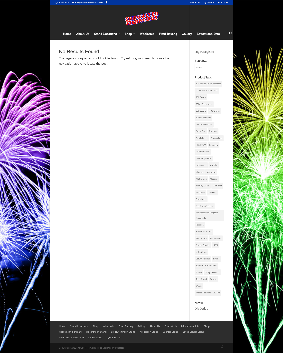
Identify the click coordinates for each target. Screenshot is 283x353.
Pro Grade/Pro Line (204, 206)
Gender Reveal (202, 151)
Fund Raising (168, 34)
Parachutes (201, 199)
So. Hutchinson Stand (123, 331)
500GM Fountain (203, 117)
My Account (209, 2)
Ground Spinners (203, 158)
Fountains (213, 144)
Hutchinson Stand (96, 331)
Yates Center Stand (193, 331)
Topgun (213, 279)
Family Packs (202, 138)
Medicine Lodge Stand (71, 337)
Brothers (213, 131)
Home (67, 34)
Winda (199, 286)
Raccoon (200, 224)
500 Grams (214, 110)
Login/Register (204, 52)
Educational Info (208, 34)
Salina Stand (95, 337)
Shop (128, 34)
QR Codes (201, 308)
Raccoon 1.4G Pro (204, 231)
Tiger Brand (201, 279)
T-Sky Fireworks (212, 272)
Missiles (213, 178)
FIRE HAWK (201, 144)
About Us (82, 34)
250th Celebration (204, 104)
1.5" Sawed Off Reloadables (208, 83)
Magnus (199, 172)
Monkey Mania (202, 185)
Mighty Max (201, 178)
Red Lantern (201, 238)
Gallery (187, 34)
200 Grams (201, 97)
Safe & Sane (201, 252)
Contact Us (195, 2)
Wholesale (147, 34)
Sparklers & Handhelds (206, 265)
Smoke (216, 258)
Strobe (199, 272)
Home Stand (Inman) (70, 331)
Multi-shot (217, 185)
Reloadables (215, 238)
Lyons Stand (114, 337)
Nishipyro (200, 192)
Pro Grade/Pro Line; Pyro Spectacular (207, 215)
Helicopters (201, 165)
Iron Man (214, 165)
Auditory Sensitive (204, 124)
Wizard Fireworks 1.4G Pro (208, 292)
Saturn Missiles (203, 258)
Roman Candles (203, 245)
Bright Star (201, 131)
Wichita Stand (170, 331)
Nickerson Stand (149, 331)
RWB (216, 245)
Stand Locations (105, 34)
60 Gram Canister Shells (207, 90)
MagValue (211, 172)
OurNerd (119, 347)
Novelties (212, 192)
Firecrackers (216, 138)
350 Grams (201, 110)
